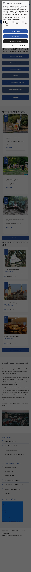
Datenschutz (9, 45)
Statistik (26, 22)
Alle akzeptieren (16, 31)
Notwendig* (7, 23)
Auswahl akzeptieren (15, 41)
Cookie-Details (21, 45)
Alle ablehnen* (15, 36)
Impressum (15, 45)
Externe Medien (16, 22)
